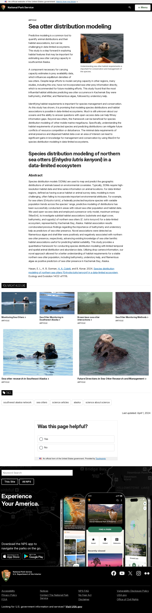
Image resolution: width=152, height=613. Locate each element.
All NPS (26, 481)
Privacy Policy (9, 595)
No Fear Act (84, 595)
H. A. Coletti (64, 268)
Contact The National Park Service (54, 597)
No (46, 447)
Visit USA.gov (73, 606)
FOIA (4, 599)
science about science (98, 402)
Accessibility (8, 590)
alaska (77, 402)
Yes (46, 438)
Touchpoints (101, 458)
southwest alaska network (17, 402)
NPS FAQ (83, 590)
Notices (44, 590)
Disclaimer (83, 599)
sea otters (42, 402)
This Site (9, 481)
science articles (60, 402)
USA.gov (122, 595)
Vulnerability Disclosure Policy (133, 590)
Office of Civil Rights (127, 599)
